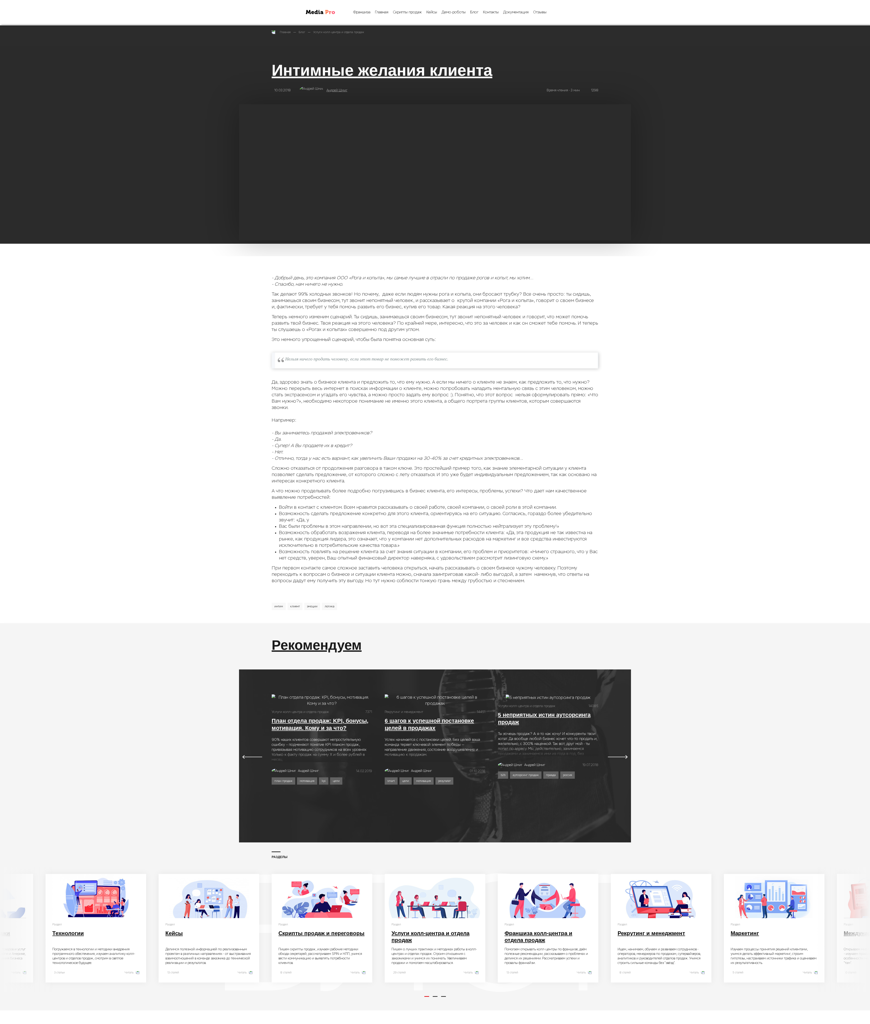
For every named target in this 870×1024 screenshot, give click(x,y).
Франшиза (361, 12)
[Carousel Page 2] (435, 996)
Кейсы (431, 12)
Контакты (491, 12)
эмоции (312, 606)
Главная (381, 12)
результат (444, 781)
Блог (474, 12)
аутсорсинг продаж (526, 775)
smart (391, 781)
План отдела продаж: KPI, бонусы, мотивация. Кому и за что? (320, 724)
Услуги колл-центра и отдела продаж (338, 32)
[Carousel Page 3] (443, 996)
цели (336, 781)
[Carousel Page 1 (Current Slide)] (426, 996)
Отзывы (539, 12)
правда (551, 775)
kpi (324, 781)
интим (278, 606)
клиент (295, 606)
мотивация (307, 781)
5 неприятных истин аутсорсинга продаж (544, 718)
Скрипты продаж (407, 12)
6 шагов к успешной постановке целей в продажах (429, 724)
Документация (516, 12)
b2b (503, 775)
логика (329, 606)
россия (567, 775)
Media (320, 12)
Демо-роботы (454, 12)
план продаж (283, 781)
